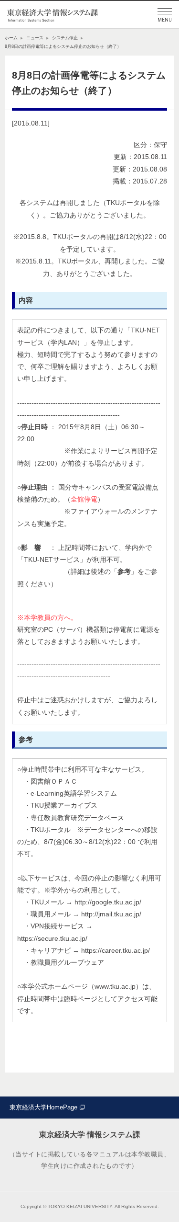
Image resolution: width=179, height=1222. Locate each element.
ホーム (11, 37)
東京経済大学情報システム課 (52, 15)
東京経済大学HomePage (43, 1107)
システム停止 (65, 37)
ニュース (34, 37)
